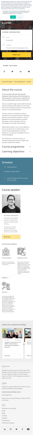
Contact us (5, 277)
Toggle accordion (30, 90)
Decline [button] (20, 17)
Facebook (4, 71)
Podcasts (4, 418)
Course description (7, 82)
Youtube (4, 416)
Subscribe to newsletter (9, 408)
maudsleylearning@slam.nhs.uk (11, 392)
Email (29, 71)
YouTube (28, 429)
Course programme (19, 82)
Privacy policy (6, 420)
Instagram (11, 429)
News (3, 411)
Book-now (16, 55)
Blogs (3, 413)
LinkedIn (5, 429)
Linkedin (20, 71)
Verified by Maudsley (8, 423)
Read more (7, 355)
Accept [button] (13, 17)
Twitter (12, 71)
